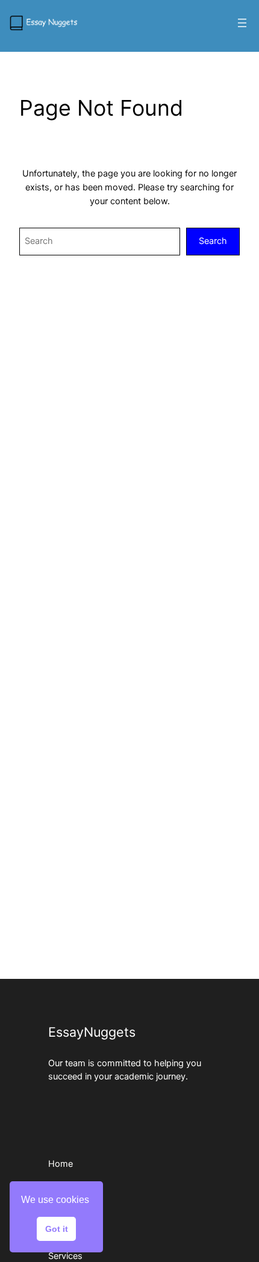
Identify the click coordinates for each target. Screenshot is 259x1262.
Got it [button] (56, 1229)
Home (60, 1163)
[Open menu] (242, 23)
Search (213, 241)
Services (65, 1256)
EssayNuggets (92, 1032)
